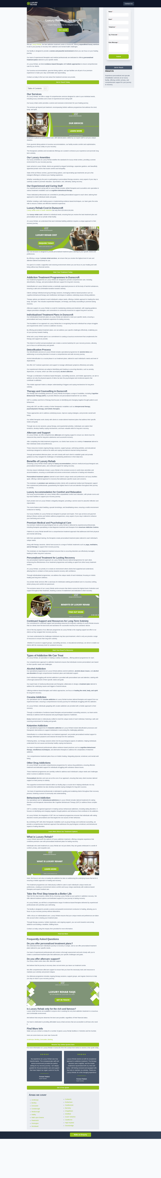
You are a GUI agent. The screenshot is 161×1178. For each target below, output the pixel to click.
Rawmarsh (35, 1120)
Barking (50, 1039)
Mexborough (36, 1111)
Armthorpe (30, 1039)
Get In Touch (118, 67)
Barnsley (68, 1108)
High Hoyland (69, 1123)
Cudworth (68, 1099)
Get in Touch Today (63, 82)
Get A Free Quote (63, 1087)
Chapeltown (69, 1111)
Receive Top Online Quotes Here (63, 1044)
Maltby (34, 1114)
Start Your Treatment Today (63, 272)
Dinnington (35, 1123)
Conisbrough (36, 1109)
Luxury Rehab (36, 44)
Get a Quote (63, 30)
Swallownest (69, 1105)
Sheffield (68, 1114)
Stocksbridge (69, 1125)
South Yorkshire (70, 1117)
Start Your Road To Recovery (63, 650)
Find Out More (63, 934)
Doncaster (43, 1039)
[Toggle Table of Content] (44, 88)
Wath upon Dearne (38, 1117)
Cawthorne (68, 1120)
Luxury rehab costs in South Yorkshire (39, 210)
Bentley (37, 1039)
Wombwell (35, 1126)
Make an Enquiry (80, 1135)
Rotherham (68, 1102)
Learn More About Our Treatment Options (63, 831)
